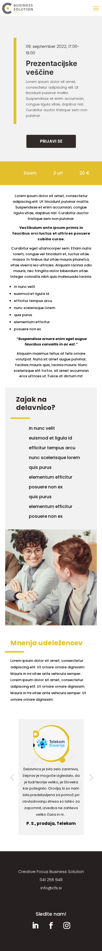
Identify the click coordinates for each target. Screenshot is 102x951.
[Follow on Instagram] (67, 926)
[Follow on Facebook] (51, 926)
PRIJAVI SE (51, 141)
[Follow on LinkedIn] (35, 926)
